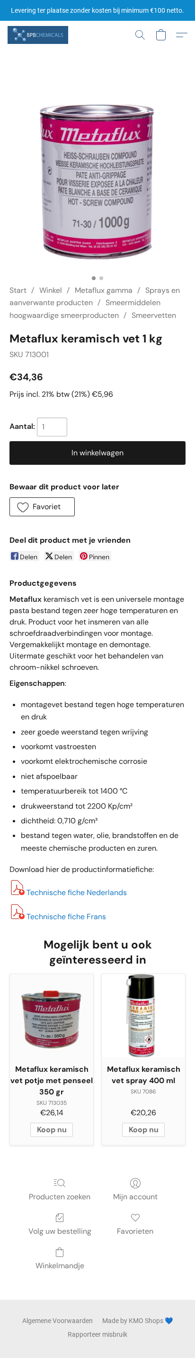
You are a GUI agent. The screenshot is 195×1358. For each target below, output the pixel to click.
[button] (39, 35)
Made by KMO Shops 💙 (137, 1320)
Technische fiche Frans (66, 917)
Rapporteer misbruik (97, 1334)
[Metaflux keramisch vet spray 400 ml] (143, 1015)
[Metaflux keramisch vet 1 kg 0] (97, 178)
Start (18, 290)
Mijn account (135, 1197)
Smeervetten (154, 315)
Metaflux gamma (104, 290)
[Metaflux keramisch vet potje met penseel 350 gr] (51, 1015)
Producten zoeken (59, 1197)
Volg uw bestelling (59, 1231)
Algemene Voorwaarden (57, 1320)
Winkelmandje (59, 1266)
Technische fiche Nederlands (77, 892)
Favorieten (135, 1231)
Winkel (50, 290)
